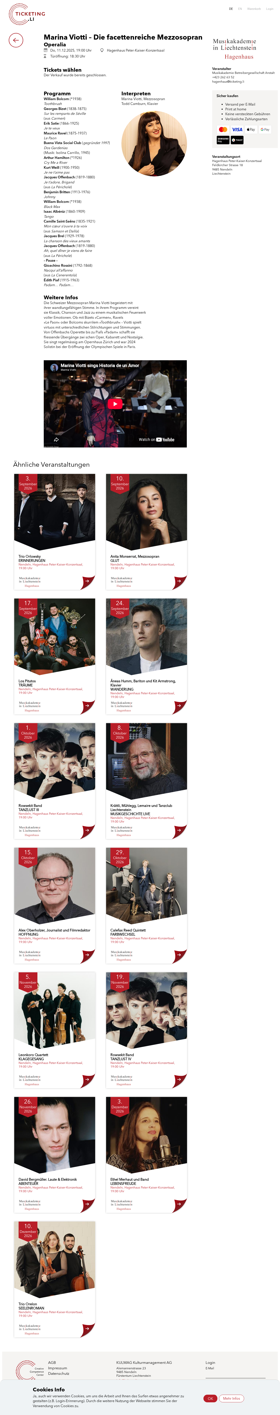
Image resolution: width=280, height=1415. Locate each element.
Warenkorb (254, 9)
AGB (52, 1362)
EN (240, 9)
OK (210, 1399)
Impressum (57, 1368)
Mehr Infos (231, 1398)
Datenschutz (58, 1373)
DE (231, 9)
